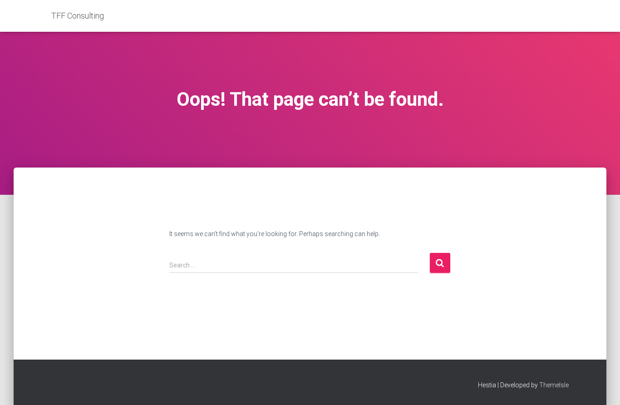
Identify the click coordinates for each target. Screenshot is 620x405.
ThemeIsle (554, 385)
